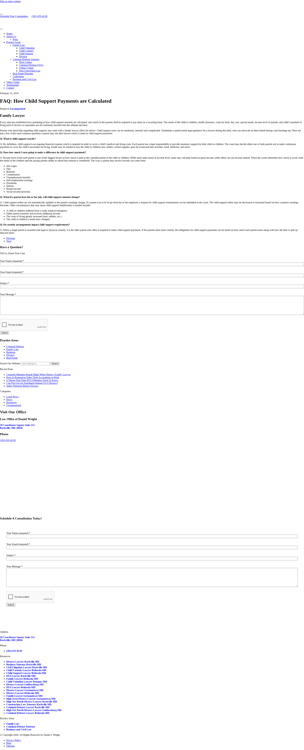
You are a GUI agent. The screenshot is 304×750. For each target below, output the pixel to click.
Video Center (13, 82)
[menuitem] (155, 33)
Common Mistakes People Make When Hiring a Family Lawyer (38, 374)
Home (9, 33)
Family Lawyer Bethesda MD (22, 678)
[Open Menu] (1, 14)
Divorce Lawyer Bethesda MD (22, 693)
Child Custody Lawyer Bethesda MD (26, 670)
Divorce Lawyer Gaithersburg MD (25, 684)
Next (8, 241)
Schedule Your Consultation (14, 16)
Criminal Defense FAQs (31, 65)
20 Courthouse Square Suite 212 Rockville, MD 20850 (17, 426)
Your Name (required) (12, 261)
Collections (18, 76)
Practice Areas (13, 42)
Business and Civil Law (25, 79)
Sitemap (10, 746)
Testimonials (12, 85)
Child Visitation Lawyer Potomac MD (26, 681)
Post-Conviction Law (29, 70)
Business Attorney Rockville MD (23, 664)
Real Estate (12, 358)
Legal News (12, 396)
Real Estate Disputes (23, 73)
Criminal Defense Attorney (26, 59)
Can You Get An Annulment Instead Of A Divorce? (32, 383)
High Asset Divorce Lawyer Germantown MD (31, 698)
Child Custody (26, 50)
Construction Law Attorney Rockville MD (29, 704)
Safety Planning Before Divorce (22, 386)
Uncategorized (17, 108)
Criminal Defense (15, 346)
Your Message (8, 294)
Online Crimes (26, 68)
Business (10, 352)
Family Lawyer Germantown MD (24, 696)
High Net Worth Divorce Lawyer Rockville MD (31, 701)
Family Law (19, 45)
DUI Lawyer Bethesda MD (20, 687)
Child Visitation (27, 48)
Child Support (26, 53)
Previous (10, 238)
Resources (11, 402)
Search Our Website (10, 363)
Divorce (23, 56)
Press (15, 39)
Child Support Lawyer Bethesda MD (26, 673)
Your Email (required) (12, 272)
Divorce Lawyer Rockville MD (22, 661)
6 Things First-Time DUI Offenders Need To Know (32, 380)
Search (55, 363)
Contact (10, 88)
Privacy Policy (13, 740)
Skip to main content (10, 1)
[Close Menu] (1, 29)
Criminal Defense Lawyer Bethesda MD (27, 713)
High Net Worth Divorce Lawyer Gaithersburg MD (34, 710)
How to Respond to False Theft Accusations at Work (32, 377)
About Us (11, 36)
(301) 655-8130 (8, 440)
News (9, 399)
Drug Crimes (25, 62)
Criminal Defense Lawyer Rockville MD (28, 707)
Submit (4, 333)
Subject (4, 283)
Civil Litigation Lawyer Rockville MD (26, 667)
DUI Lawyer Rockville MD (21, 676)
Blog (8, 743)
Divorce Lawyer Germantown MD (25, 690)
